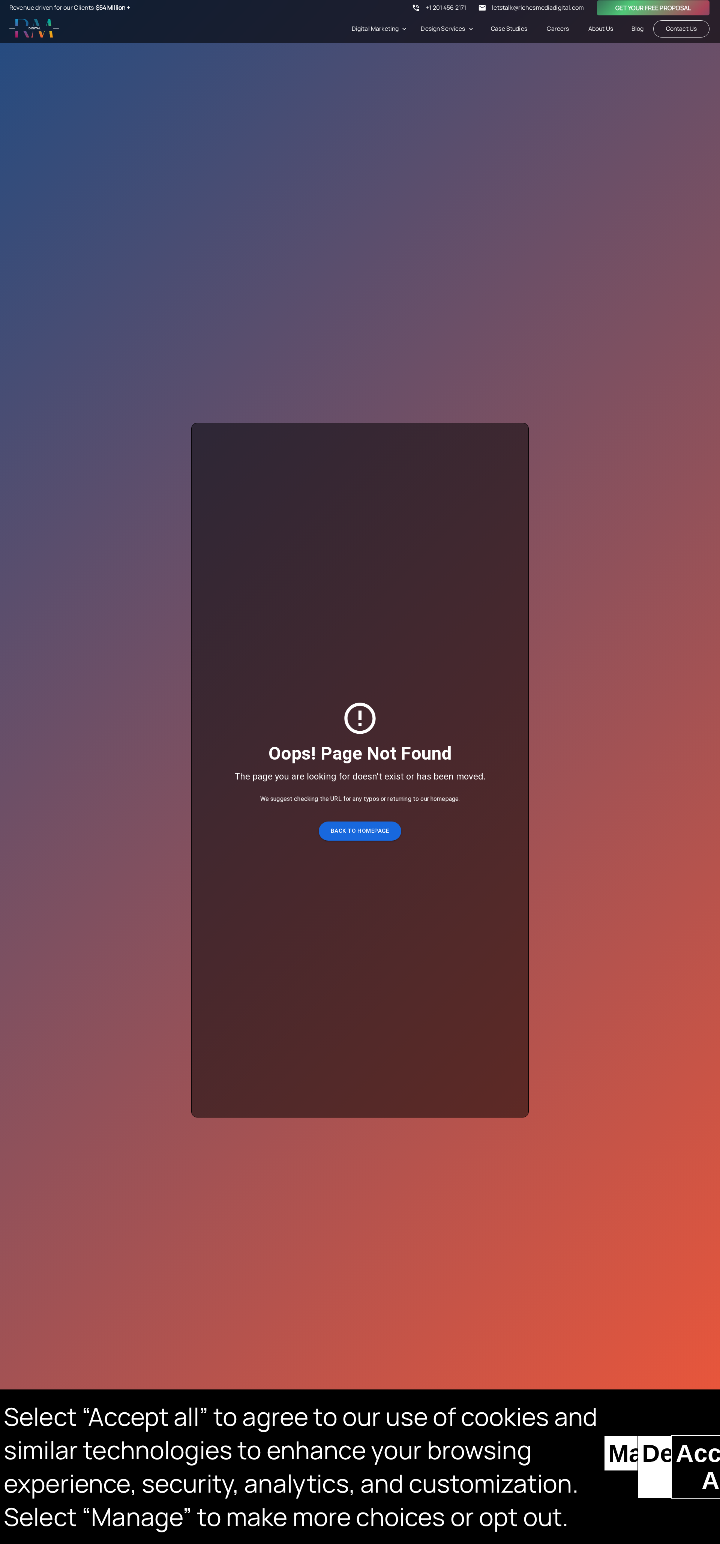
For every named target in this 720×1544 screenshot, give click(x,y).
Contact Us (681, 28)
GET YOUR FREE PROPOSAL (653, 8)
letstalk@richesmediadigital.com (538, 8)
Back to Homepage (360, 831)
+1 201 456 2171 (446, 8)
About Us (600, 28)
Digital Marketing (375, 28)
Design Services (443, 28)
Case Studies (509, 28)
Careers (558, 28)
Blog (638, 28)
